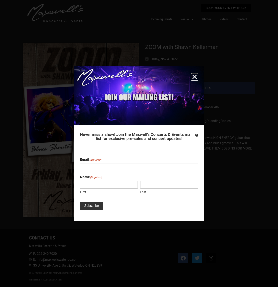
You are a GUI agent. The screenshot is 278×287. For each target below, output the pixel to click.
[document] (139, 143)
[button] (195, 77)
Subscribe (91, 205)
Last (143, 192)
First (83, 192)
